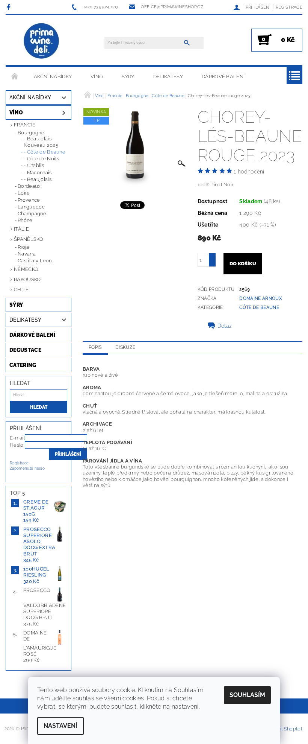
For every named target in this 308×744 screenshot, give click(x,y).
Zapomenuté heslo (27, 468)
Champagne (32, 213)
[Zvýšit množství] (212, 256)
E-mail (17, 438)
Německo (26, 269)
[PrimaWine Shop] (41, 41)
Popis (95, 347)
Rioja (23, 247)
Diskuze (125, 347)
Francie (24, 125)
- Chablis (34, 165)
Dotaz (224, 326)
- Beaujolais (37, 179)
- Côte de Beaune (44, 152)
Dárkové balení (223, 76)
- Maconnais (38, 172)
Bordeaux (29, 186)
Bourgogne (31, 132)
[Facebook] (10, 7)
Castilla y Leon (35, 260)
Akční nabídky (53, 76)
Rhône (25, 220)
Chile (21, 289)
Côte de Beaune (259, 307)
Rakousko (27, 279)
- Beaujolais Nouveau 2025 (41, 142)
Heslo (17, 445)
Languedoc (31, 207)
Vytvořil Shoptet (283, 729)
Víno (97, 76)
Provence (29, 200)
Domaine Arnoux (260, 298)
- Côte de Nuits (41, 158)
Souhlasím (247, 694)
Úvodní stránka (15, 77)
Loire (24, 193)
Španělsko (28, 239)
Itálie (21, 229)
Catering (22, 365)
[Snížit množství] (212, 263)
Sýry (128, 76)
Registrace (289, 7)
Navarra (27, 254)
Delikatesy (168, 76)
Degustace (25, 350)
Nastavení (60, 725)
